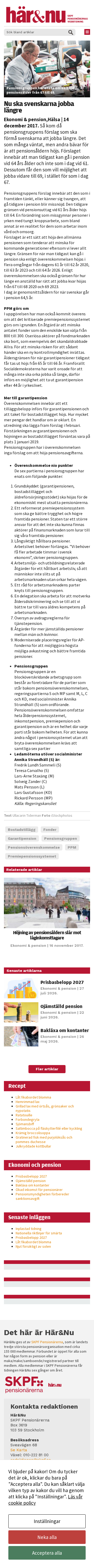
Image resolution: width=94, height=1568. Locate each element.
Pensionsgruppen (60, 838)
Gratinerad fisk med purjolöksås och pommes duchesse (44, 1139)
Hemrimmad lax (27, 1101)
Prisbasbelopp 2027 (62, 982)
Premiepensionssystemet (32, 856)
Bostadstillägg (22, 829)
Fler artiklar (47, 1069)
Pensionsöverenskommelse (34, 847)
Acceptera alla (47, 1553)
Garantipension (22, 838)
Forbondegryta (27, 1119)
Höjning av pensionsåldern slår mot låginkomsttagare (47, 935)
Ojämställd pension (61, 1006)
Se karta (18, 1450)
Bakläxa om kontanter (64, 1030)
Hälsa (54, 119)
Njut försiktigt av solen (33, 1246)
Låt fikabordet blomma (33, 1097)
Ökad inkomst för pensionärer (39, 1189)
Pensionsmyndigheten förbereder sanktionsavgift (42, 1196)
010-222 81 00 (36, 1455)
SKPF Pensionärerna (47, 1342)
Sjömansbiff (25, 1124)
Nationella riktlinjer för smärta (39, 1233)
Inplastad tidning (29, 1228)
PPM (72, 847)
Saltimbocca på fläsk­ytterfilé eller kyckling (49, 1128)
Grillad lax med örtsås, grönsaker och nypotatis (45, 1108)
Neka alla (47, 1537)
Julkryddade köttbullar (33, 1146)
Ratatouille (24, 1115)
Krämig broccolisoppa (33, 1132)
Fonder (49, 829)
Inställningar (47, 1521)
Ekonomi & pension (25, 119)
